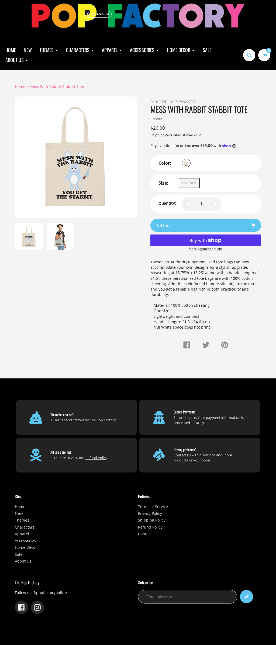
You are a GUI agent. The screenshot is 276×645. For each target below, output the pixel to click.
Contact (145, 534)
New (19, 513)
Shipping (157, 135)
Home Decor (26, 547)
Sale (18, 554)
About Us (23, 561)
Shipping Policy (151, 520)
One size (189, 183)
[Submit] (246, 596)
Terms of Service (153, 506)
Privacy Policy (150, 513)
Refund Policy (96, 457)
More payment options (206, 248)
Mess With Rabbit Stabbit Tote (56, 86)
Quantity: (167, 203)
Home (20, 86)
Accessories (25, 540)
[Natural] (186, 163)
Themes (22, 520)
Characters (24, 527)
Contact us (182, 455)
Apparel (22, 534)
